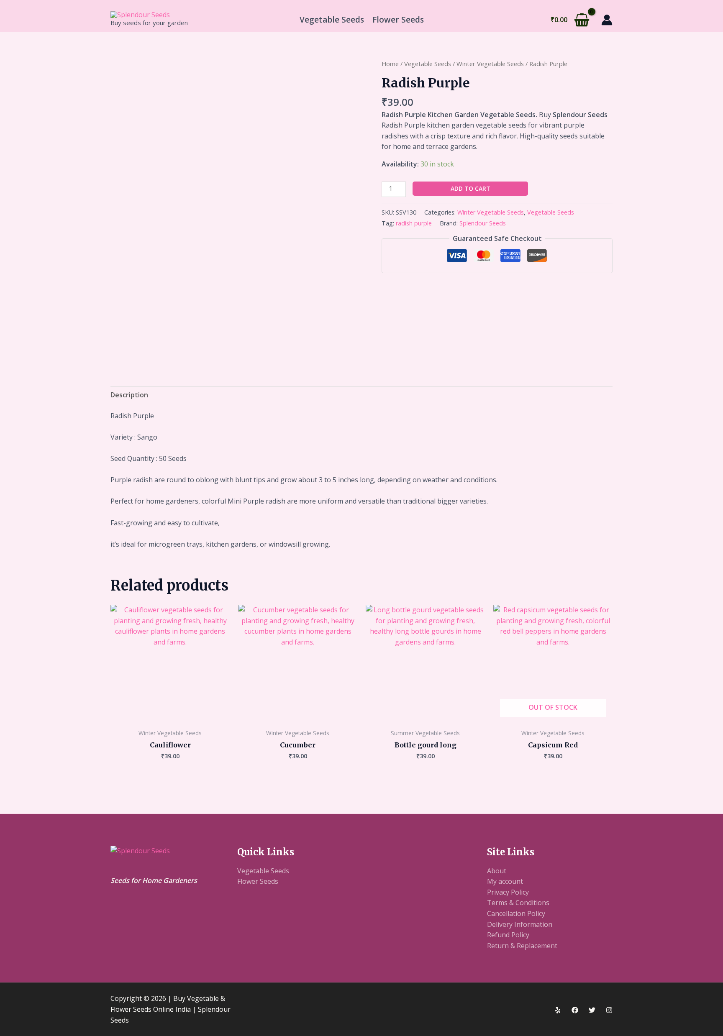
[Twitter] (592, 1010)
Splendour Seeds (482, 223)
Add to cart (470, 188)
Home (390, 63)
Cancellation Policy (516, 913)
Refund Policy (508, 934)
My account (505, 881)
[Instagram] (609, 1010)
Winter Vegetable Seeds (490, 63)
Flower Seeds (398, 19)
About (496, 870)
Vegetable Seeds (332, 19)
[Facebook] (575, 1010)
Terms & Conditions (518, 902)
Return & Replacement (522, 945)
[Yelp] (557, 1010)
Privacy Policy (508, 892)
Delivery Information (519, 924)
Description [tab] (129, 394)
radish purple (414, 223)
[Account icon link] (607, 20)
